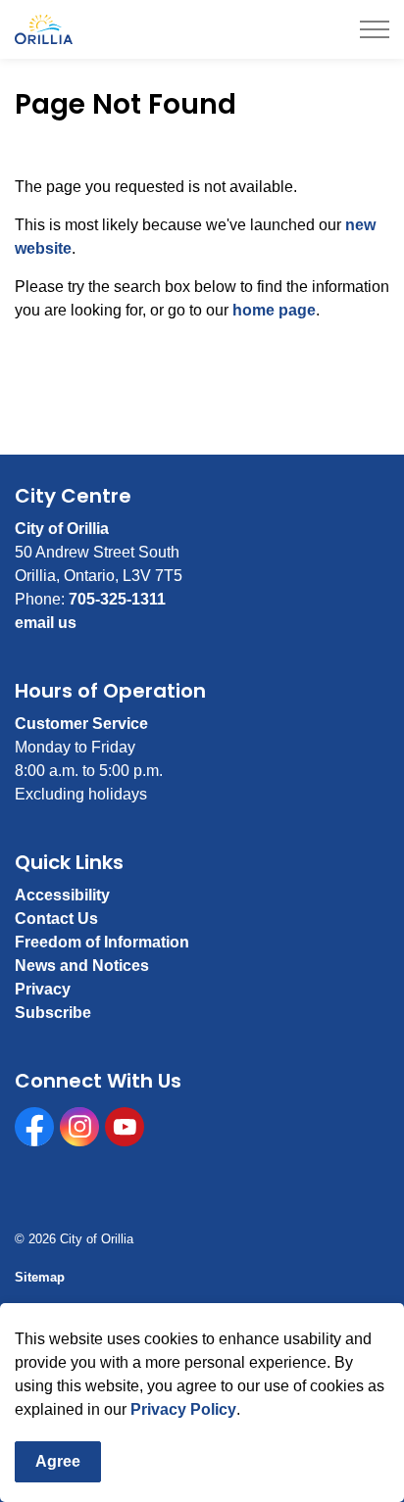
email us (45, 622)
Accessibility (62, 895)
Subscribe (53, 1012)
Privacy (43, 989)
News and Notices (82, 965)
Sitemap (40, 1277)
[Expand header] (374, 29)
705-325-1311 (117, 599)
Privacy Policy (183, 1409)
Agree (57, 1461)
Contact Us (56, 918)
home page (274, 310)
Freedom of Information (102, 942)
